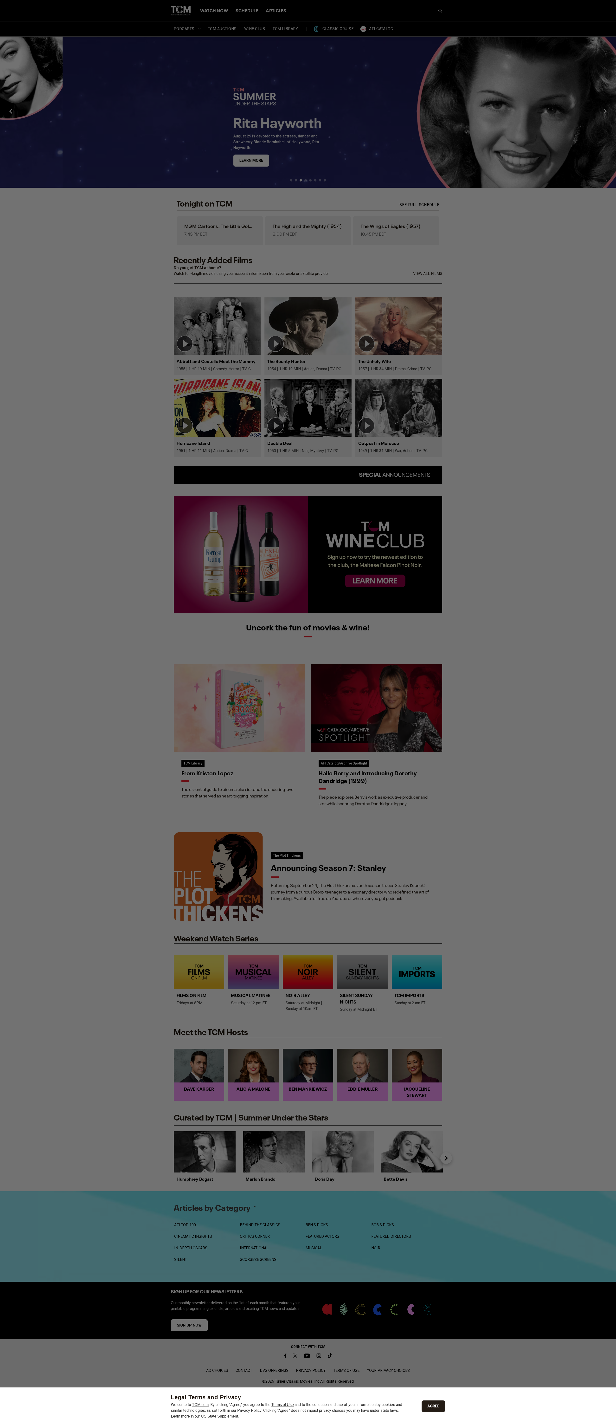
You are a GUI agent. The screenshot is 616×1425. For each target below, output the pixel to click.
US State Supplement (219, 1416)
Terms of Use (282, 1405)
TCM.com (200, 1405)
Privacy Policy (249, 1410)
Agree (433, 1406)
